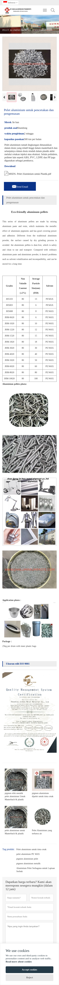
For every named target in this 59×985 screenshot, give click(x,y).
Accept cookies (29, 969)
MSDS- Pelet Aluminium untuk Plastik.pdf (27, 173)
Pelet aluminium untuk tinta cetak (31, 849)
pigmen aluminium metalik (28, 863)
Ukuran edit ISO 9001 (18, 663)
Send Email (20, 186)
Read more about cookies (19, 961)
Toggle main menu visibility (45, 10)
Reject (29, 977)
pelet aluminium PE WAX (28, 854)
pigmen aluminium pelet (27, 859)
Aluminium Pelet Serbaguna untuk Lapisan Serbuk (35, 870)
